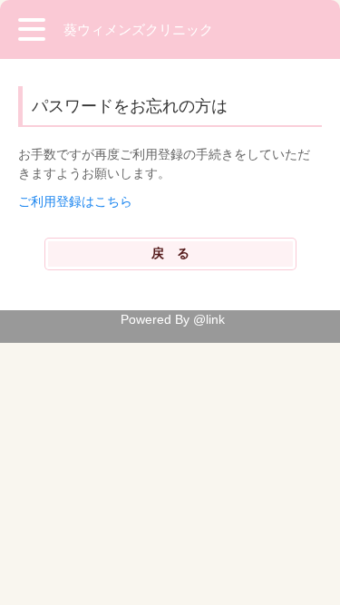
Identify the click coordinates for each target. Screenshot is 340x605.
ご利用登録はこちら (75, 201)
